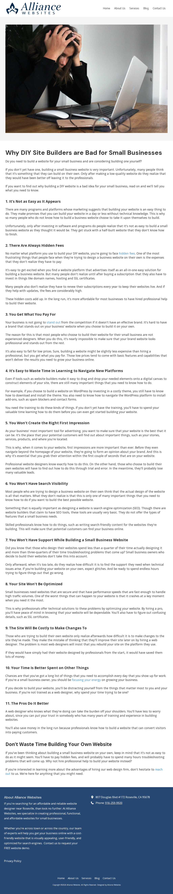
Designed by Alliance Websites (109, 885)
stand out (53, 322)
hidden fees (127, 253)
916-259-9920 (113, 803)
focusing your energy (86, 680)
